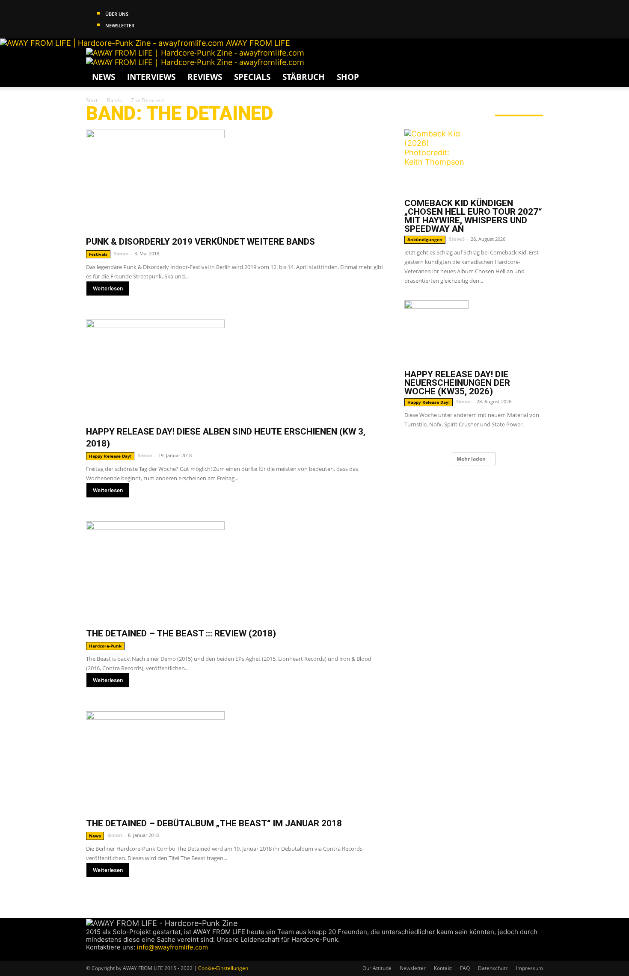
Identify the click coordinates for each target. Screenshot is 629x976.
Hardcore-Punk (105, 646)
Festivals (98, 254)
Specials (252, 77)
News (103, 77)
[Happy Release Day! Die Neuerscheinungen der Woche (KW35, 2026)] (473, 332)
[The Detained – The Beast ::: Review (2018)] (235, 571)
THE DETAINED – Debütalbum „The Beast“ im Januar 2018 (214, 823)
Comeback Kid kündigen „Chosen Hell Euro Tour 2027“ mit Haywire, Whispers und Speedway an (473, 216)
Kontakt (443, 968)
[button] (532, 58)
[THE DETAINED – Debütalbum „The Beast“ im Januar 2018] (235, 761)
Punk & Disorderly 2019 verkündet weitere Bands (200, 242)
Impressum (529, 968)
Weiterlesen (108, 288)
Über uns (116, 14)
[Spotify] (114, 955)
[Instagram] (98, 955)
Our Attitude (377, 968)
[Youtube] (122, 955)
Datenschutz (493, 968)
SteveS (457, 239)
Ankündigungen (424, 240)
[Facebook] (90, 955)
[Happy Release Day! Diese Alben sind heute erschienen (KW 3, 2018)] (235, 369)
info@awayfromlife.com (172, 947)
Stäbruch (303, 77)
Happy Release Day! (110, 456)
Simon (121, 253)
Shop (348, 77)
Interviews (151, 77)
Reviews (204, 77)
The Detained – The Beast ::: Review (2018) (181, 633)
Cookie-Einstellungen (223, 968)
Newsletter (119, 25)
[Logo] (195, 52)
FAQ (465, 968)
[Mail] (106, 955)
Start (92, 100)
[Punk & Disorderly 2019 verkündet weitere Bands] (235, 180)
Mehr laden (471, 458)
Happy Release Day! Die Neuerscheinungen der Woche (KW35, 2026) (457, 382)
